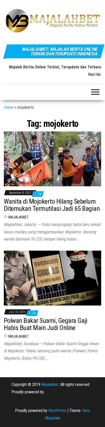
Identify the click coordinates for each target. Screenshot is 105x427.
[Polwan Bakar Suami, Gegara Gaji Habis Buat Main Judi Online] (52, 277)
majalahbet (18, 217)
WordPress (57, 410)
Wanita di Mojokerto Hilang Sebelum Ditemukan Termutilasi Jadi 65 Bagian (52, 205)
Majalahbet (50, 384)
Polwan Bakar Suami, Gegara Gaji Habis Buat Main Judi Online (45, 324)
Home (9, 107)
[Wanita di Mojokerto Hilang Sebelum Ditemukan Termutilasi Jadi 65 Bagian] (52, 158)
